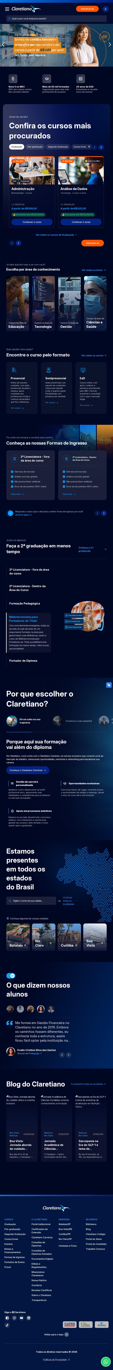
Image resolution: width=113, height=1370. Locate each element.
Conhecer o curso (32, 222)
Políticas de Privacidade (55, 1364)
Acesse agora (22, 515)
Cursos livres (80, 147)
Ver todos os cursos (92, 355)
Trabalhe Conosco (95, 1254)
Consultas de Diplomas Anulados (42, 1257)
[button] (51, 64)
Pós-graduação (35, 147)
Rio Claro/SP (65, 1244)
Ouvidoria (37, 1290)
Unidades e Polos (68, 1250)
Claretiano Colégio (95, 1239)
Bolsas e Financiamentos (12, 1256)
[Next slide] (101, 147)
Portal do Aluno (94, 1244)
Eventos (8, 1249)
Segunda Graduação (58, 147)
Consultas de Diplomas (38, 1249)
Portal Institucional (41, 1229)
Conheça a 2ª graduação (86, 549)
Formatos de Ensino (14, 1267)
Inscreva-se (87, 8)
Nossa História (39, 1285)
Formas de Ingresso (14, 1262)
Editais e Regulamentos (39, 1270)
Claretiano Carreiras (42, 1242)
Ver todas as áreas (92, 270)
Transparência (39, 1305)
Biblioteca (91, 1229)
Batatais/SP (65, 1229)
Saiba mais (16, 494)
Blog (88, 1234)
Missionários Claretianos (38, 1279)
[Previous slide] (94, 147)
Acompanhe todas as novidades (87, 1089)
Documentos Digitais (42, 1263)
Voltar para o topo (54, 1339)
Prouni (7, 1272)
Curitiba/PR (64, 1239)
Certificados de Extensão (40, 1236)
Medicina (33, 1061)
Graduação (16, 147)
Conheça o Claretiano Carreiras (26, 775)
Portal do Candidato (96, 1249)
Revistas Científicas (42, 1295)
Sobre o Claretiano (41, 1300)
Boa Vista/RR (65, 1234)
